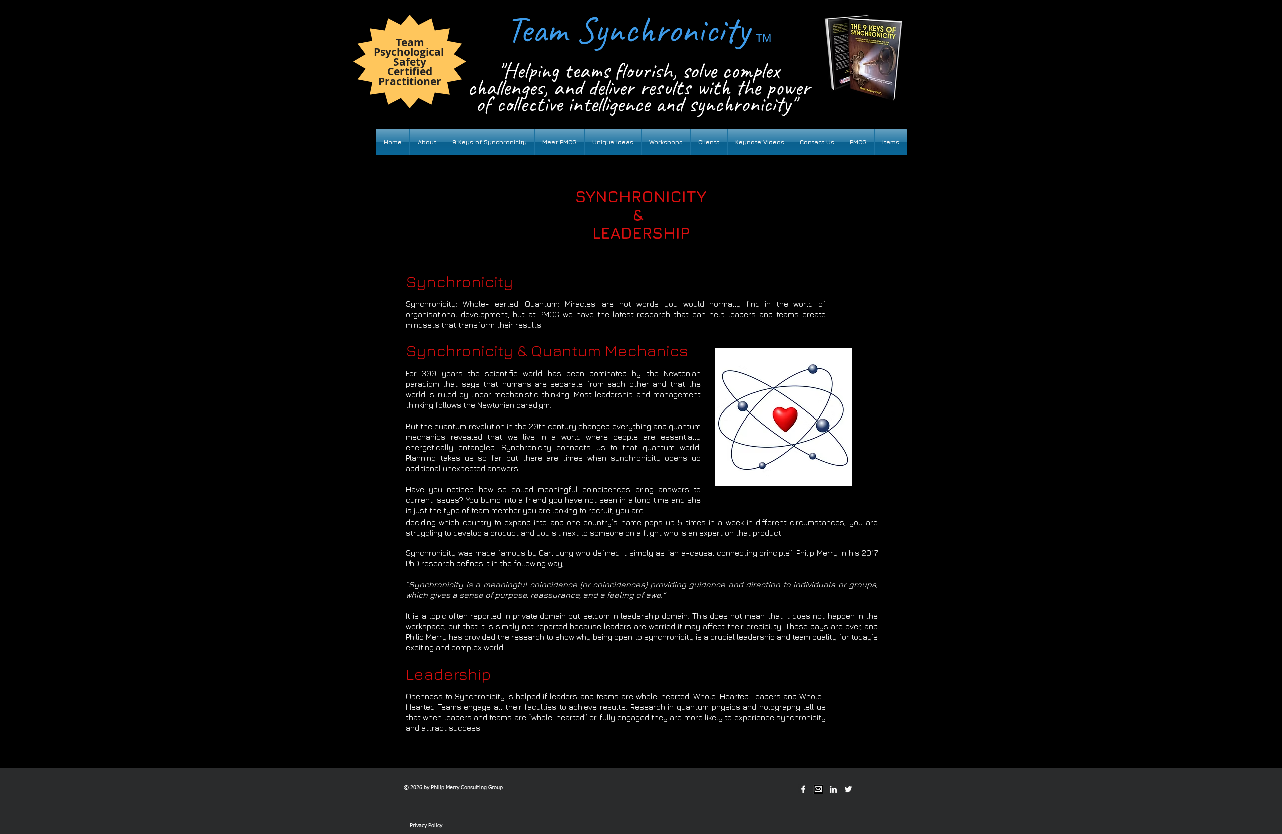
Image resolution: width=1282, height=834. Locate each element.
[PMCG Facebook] (803, 789)
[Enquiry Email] (818, 789)
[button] (559, 142)
